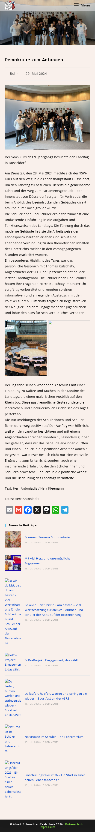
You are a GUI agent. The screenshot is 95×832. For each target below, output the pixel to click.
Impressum (47, 827)
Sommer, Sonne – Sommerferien (48, 537)
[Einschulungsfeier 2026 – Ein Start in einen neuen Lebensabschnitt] (13, 779)
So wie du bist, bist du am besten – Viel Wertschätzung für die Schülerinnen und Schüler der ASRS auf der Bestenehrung (54, 610)
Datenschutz (74, 824)
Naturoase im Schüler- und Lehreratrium (54, 737)
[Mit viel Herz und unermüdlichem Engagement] (13, 563)
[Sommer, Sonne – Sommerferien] (13, 539)
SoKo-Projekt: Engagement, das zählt (51, 660)
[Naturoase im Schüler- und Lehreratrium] (13, 738)
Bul (12, 73)
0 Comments (51, 542)
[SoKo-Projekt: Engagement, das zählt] (13, 662)
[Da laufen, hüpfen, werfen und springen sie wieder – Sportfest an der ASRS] (13, 698)
